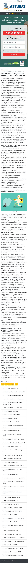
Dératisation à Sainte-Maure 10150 (12, 430)
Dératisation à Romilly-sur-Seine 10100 (13, 395)
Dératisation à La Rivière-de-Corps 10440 (14, 443)
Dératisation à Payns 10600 (10, 418)
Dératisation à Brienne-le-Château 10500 (13, 541)
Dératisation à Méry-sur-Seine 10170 (12, 407)
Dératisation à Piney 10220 (10, 522)
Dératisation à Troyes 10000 (10, 462)
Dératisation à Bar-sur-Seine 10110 (12, 534)
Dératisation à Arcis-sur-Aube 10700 (12, 455)
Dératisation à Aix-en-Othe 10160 (11, 414)
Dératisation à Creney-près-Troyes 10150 (14, 478)
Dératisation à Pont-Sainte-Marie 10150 (13, 465)
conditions (13, 51)
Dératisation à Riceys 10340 (10, 544)
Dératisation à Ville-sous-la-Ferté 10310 (13, 555)
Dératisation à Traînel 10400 (10, 388)
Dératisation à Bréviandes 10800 (11, 497)
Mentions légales (11, 561)
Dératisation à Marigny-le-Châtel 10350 (13, 399)
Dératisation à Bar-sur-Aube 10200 (12, 552)
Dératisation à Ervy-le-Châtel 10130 (12, 511)
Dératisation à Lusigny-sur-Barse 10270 (13, 518)
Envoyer (14, 54)
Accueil (3, 561)
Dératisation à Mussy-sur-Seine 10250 (13, 548)
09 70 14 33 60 (15, 33)
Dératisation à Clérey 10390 (10, 514)
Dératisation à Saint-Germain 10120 (12, 458)
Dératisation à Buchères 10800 (11, 500)
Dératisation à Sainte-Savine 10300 (12, 446)
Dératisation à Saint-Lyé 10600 (11, 422)
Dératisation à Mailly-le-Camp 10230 (12, 507)
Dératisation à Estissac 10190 (10, 411)
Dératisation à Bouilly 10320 (10, 474)
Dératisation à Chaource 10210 (11, 530)
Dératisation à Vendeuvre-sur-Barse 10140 (14, 537)
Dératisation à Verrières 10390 (11, 504)
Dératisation (4, 70)
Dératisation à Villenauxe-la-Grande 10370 (14, 392)
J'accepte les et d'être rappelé (15, 51)
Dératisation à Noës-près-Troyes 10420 (13, 439)
